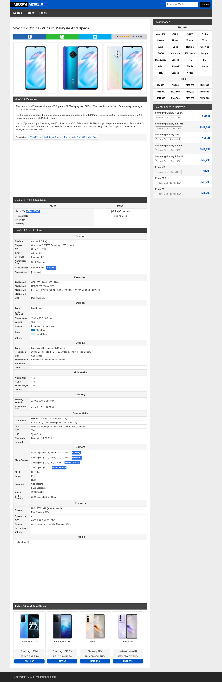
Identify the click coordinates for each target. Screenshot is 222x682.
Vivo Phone (35, 137)
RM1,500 (204, 85)
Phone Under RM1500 (74, 137)
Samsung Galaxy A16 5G (169, 112)
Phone (30, 12)
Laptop (17, 12)
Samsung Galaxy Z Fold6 (169, 156)
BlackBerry (160, 60)
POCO (161, 53)
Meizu (205, 66)
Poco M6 (160, 167)
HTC (190, 60)
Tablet (42, 12)
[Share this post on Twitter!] (95, 38)
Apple (175, 34)
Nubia (190, 66)
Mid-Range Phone (52, 137)
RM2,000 (161, 92)
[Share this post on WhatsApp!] (62, 38)
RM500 (160, 85)
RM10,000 (204, 98)
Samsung (160, 34)
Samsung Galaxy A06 (167, 134)
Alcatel (175, 66)
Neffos (190, 73)
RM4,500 (175, 98)
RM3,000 (190, 92)
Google (204, 53)
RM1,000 (190, 85)
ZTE (161, 73)
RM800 (175, 85)
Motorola (175, 53)
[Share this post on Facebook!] (29, 38)
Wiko (160, 66)
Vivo (204, 40)
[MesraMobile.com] (30, 6)
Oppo (175, 47)
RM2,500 (175, 92)
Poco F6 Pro (162, 178)
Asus (160, 47)
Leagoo (175, 73)
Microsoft (190, 53)
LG (204, 60)
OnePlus (204, 47)
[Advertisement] (80, 168)
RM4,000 (161, 98)
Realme (190, 47)
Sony (190, 34)
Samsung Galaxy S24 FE (169, 123)
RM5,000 (190, 98)
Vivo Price (93, 137)
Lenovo (175, 60)
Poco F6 (159, 189)
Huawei (160, 40)
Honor (175, 40)
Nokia (205, 34)
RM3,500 (204, 92)
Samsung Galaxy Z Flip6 (169, 145)
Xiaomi (190, 40)
